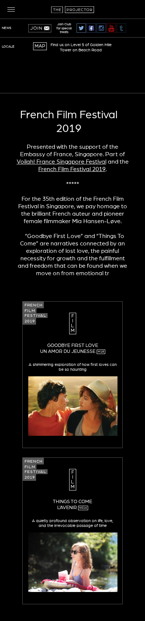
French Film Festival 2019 (72, 169)
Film (30, 311)
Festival (35, 315)
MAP (40, 46)
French (34, 305)
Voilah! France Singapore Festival (61, 162)
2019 (30, 321)
